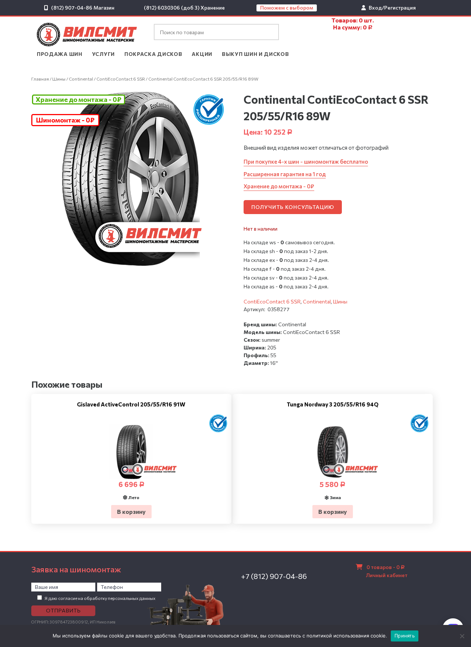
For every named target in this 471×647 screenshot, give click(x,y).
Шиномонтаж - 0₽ (65, 120)
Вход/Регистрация (392, 7)
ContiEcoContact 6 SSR (120, 78)
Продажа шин (59, 54)
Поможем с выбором (286, 7)
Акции (202, 54)
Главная (40, 78)
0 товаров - (385, 567)
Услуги (103, 54)
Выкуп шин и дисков (255, 54)
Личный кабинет (386, 575)
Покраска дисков (153, 54)
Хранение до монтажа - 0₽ (78, 99)
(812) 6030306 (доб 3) (171, 7)
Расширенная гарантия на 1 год (285, 174)
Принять (404, 636)
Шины (58, 78)
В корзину (131, 511)
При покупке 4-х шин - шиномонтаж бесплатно (306, 161)
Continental (81, 78)
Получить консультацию (292, 207)
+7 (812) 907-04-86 (274, 576)
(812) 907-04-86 (71, 7)
